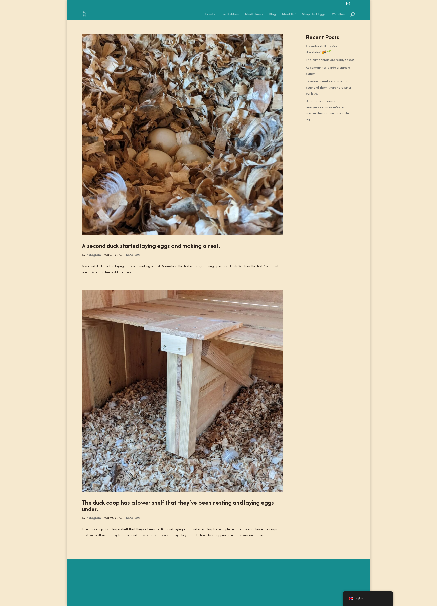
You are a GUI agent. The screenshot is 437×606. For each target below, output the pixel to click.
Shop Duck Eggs (313, 14)
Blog (272, 14)
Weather (338, 14)
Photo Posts (133, 254)
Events (210, 14)
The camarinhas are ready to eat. (330, 59)
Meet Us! (289, 14)
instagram (93, 254)
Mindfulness (254, 14)
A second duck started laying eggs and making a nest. (151, 245)
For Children (230, 14)
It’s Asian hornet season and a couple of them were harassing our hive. (328, 87)
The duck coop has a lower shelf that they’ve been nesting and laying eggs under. (178, 505)
